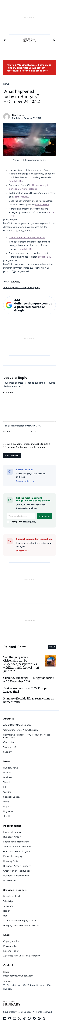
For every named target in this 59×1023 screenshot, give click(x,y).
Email (34, 431)
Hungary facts (10, 861)
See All (52, 647)
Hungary (15, 281)
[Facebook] (9, 1018)
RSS (5, 915)
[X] (19, 1018)
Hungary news (10, 767)
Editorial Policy (11, 950)
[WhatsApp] (29, 1018)
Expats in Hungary (12, 856)
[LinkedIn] (4, 1018)
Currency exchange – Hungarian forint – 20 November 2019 (28, 679)
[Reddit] (39, 1018)
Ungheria (8, 811)
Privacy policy (10, 946)
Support (7, 751)
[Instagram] (14, 1018)
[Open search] (54, 39)
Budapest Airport (12, 836)
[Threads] (44, 1018)
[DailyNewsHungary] (29, 40)
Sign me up (44, 516)
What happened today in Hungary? (21, 287)
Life (5, 787)
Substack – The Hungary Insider (19, 920)
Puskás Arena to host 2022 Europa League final (25, 690)
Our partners (9, 742)
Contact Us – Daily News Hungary (20, 729)
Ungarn (7, 806)
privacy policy (29, 521)
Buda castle (9, 880)
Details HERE (42, 204)
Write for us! (9, 747)
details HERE (15, 181)
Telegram (8, 906)
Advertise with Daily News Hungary (21, 955)
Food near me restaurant (16, 841)
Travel (6, 782)
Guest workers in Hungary (16, 851)
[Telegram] (34, 1018)
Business (7, 777)
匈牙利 (6, 816)
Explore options (23, 481)
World (6, 801)
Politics (7, 772)
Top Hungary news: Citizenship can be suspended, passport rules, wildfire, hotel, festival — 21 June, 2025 (21, 664)
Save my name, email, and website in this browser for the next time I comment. (28, 445)
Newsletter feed (11, 896)
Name (7, 431)
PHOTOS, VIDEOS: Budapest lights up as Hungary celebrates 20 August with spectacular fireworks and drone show (29, 67)
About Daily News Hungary (17, 724)
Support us (21, 551)
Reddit (6, 910)
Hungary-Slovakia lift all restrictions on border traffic (28, 700)
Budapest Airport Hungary (17, 866)
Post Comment (12, 455)
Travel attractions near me (17, 846)
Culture (7, 791)
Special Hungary (11, 796)
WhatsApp (8, 901)
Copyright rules (11, 941)
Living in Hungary (12, 832)
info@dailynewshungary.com (18, 975)
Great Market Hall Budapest (17, 870)
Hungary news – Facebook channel (21, 925)
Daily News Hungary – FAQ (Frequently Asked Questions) (26, 736)
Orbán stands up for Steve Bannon (27, 237)
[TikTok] (24, 1018)
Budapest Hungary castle (16, 875)
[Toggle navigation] (5, 39)
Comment (9, 392)
